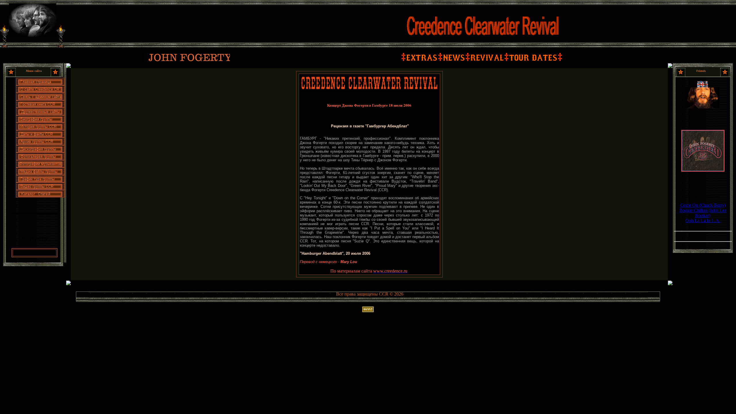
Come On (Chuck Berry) (703, 205)
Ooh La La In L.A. (702, 220)
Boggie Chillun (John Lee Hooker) (703, 213)
